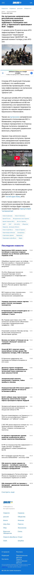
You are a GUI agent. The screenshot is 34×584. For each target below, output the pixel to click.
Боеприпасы (20, 232)
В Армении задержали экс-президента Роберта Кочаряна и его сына (14, 360)
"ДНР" (4, 224)
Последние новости (13, 245)
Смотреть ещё (8, 492)
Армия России (6, 218)
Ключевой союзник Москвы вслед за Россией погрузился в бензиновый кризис (15, 332)
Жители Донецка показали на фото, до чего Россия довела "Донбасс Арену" (16, 284)
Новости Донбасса (8, 229)
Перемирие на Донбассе (9, 238)
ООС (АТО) (17, 224)
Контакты (5, 559)
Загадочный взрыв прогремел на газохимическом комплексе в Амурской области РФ (14, 408)
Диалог (3, 11)
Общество (25, 224)
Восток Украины (21, 221)
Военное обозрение (11, 11)
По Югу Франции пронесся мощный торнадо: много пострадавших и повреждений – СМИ (14, 274)
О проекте (5, 552)
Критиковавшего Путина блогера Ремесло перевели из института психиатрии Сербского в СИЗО (14, 475)
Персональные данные (22, 556)
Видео (20, 238)
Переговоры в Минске (9, 232)
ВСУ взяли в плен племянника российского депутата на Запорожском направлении (13, 294)
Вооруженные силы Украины (21, 218)
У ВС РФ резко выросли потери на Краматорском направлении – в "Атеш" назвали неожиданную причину (15, 427)
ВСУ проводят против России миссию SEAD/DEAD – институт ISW (15, 456)
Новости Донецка (7, 215)
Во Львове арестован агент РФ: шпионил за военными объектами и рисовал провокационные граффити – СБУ (15, 322)
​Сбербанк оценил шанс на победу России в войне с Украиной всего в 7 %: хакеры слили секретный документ (15, 263)
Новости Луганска (20, 215)
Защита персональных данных (21, 561)
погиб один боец (13, 197)
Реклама (19, 552)
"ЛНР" (10, 224)
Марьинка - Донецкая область (11, 227)
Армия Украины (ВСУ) (8, 221)
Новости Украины (20, 229)
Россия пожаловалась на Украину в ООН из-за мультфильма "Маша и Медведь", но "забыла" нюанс (15, 417)
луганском (14, 117)
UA (31, 3)
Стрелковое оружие (8, 235)
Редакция (5, 555)
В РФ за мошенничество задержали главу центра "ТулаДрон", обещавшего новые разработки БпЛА (16, 447)
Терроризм (19, 235)
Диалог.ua (4, 567)
